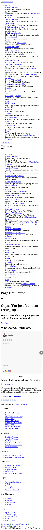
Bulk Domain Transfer (13, 33)
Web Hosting (22, 43)
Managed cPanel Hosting (14, 417)
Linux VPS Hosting (12, 60)
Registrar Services (11, 469)
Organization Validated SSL (15, 84)
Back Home (5, 323)
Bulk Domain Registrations (14, 27)
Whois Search (10, 23)
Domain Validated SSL (13, 80)
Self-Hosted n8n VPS (29, 74)
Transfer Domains (11, 19)
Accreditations (10, 125)
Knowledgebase (11, 117)
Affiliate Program (11, 515)
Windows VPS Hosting (13, 64)
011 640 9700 (10, 109)
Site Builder (20, 54)
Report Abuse (10, 520)
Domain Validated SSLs (13, 455)
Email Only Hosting (12, 51)
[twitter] (31, 524)
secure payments (21, 404)
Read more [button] (6, 365)
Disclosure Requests (12, 490)
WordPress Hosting (12, 47)
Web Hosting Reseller (13, 96)
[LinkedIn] (5, 526)
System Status (10, 513)
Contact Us (9, 500)
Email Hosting (10, 419)
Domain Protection (11, 37)
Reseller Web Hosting (13, 466)
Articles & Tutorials (28, 135)
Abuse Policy (10, 488)
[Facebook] (5, 524)
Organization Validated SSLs (15, 457)
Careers (8, 504)
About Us (8, 113)
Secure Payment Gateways (11, 396)
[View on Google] (5, 335)
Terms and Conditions (13, 482)
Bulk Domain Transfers (13, 445)
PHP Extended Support (13, 427)
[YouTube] (23, 524)
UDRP (7, 484)
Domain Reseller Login (13, 473)
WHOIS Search (10, 441)
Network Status (10, 121)
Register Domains (11, 7)
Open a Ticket (10, 104)
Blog (7, 131)
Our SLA (8, 486)
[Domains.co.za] (7, 2)
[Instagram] (14, 524)
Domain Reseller (11, 90)
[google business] (16, 526)
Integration (9, 471)
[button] (2, 352)
